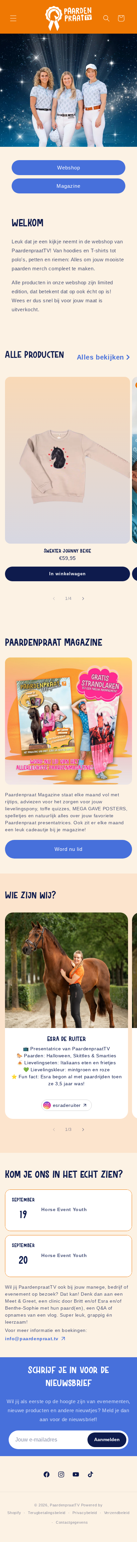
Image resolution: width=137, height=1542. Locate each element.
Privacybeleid (84, 1513)
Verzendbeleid (117, 1513)
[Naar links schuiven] (54, 598)
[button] (13, 18)
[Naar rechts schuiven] (83, 598)
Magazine (68, 185)
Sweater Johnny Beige (67, 551)
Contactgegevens (72, 1522)
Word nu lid (68, 849)
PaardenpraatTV (65, 1505)
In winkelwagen (67, 574)
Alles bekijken (100, 357)
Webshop (68, 167)
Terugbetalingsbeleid (47, 1513)
